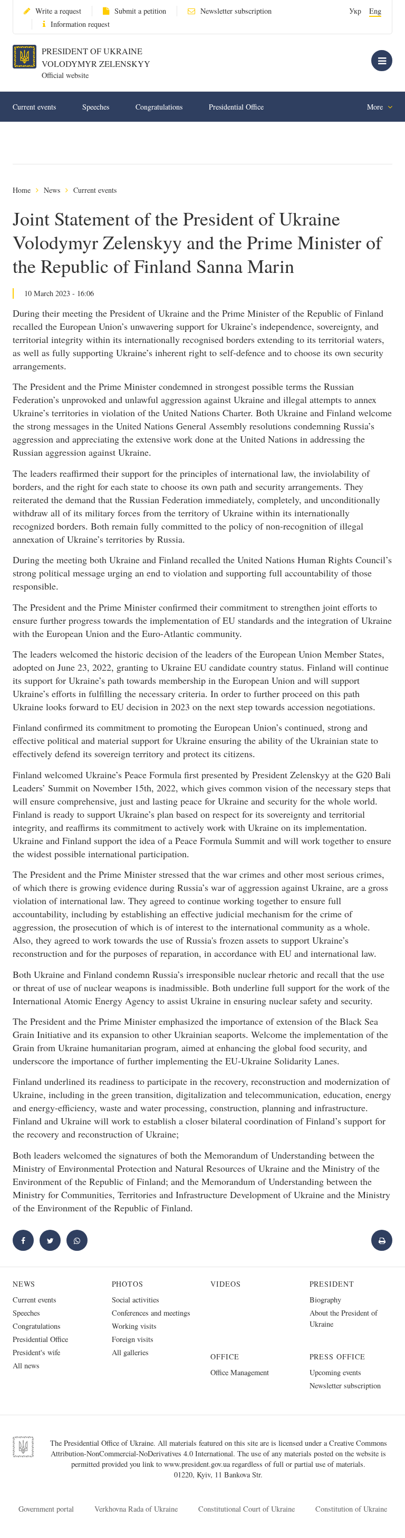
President (332, 1284)
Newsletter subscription (236, 11)
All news (26, 1365)
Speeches (95, 107)
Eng (375, 11)
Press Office (338, 1356)
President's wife (36, 1352)
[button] (50, 1240)
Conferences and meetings (151, 1313)
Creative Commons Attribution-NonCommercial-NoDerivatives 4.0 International (219, 1448)
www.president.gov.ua (198, 1464)
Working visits (134, 1326)
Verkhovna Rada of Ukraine (136, 1509)
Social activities (135, 1300)
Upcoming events (335, 1372)
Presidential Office (236, 107)
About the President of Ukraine (344, 1318)
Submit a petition (140, 11)
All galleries (130, 1352)
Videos (225, 1284)
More (376, 107)
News (52, 190)
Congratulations (159, 107)
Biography (325, 1300)
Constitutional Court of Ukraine (246, 1509)
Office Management (239, 1372)
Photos (128, 1284)
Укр (355, 11)
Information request (80, 24)
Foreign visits (132, 1339)
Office (224, 1356)
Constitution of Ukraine (351, 1509)
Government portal (46, 1509)
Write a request (58, 11)
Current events (34, 107)
